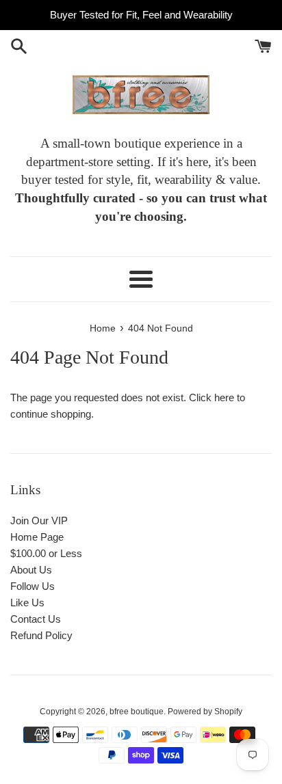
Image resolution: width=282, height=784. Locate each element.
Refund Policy (41, 635)
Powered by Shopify (205, 711)
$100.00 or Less (46, 553)
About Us (31, 570)
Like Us (27, 602)
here (224, 397)
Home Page (37, 537)
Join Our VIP (39, 520)
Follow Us (32, 586)
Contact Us (35, 619)
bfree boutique (137, 711)
